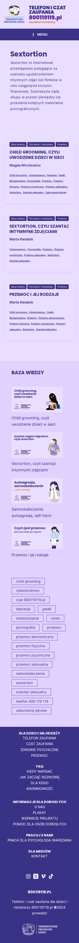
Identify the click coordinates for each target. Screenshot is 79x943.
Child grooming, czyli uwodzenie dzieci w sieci (36, 154)
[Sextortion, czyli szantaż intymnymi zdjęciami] (37, 445)
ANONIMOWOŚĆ (39, 788)
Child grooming (18, 175)
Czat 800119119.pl (30, 600)
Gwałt (62, 175)
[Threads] (35, 876)
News (55, 618)
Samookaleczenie (30, 673)
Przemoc (62, 144)
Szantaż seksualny (33, 192)
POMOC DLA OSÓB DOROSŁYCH (39, 824)
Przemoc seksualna (56, 186)
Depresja (52, 175)
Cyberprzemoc (37, 175)
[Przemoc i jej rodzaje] (37, 536)
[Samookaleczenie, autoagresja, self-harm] (37, 491)
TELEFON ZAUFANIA (39, 738)
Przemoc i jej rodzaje (34, 294)
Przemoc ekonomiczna (51, 317)
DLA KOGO (39, 783)
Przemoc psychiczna (32, 186)
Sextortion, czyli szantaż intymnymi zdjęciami (39, 228)
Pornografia (33, 180)
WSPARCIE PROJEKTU (39, 818)
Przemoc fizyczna (19, 323)
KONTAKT (39, 856)
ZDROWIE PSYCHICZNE (39, 750)
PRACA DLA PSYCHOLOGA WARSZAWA (39, 840)
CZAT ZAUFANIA (39, 744)
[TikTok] (51, 876)
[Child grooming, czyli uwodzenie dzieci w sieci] (37, 399)
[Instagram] (28, 876)
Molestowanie (17, 180)
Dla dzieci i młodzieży (41, 144)
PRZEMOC (39, 755)
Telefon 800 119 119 (32, 701)
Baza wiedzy (18, 144)
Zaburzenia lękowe (56, 192)
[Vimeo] (43, 876)
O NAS (39, 807)
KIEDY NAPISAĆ (39, 771)
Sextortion (15, 192)
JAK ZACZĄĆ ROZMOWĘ (40, 777)
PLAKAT (39, 812)
